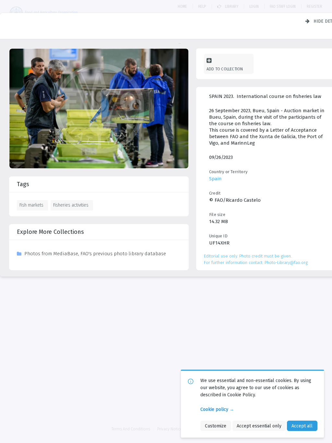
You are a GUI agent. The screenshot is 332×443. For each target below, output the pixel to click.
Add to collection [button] (225, 68)
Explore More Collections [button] (50, 231)
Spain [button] (215, 179)
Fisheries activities (71, 205)
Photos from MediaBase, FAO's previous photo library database (95, 254)
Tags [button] (23, 184)
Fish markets (31, 205)
